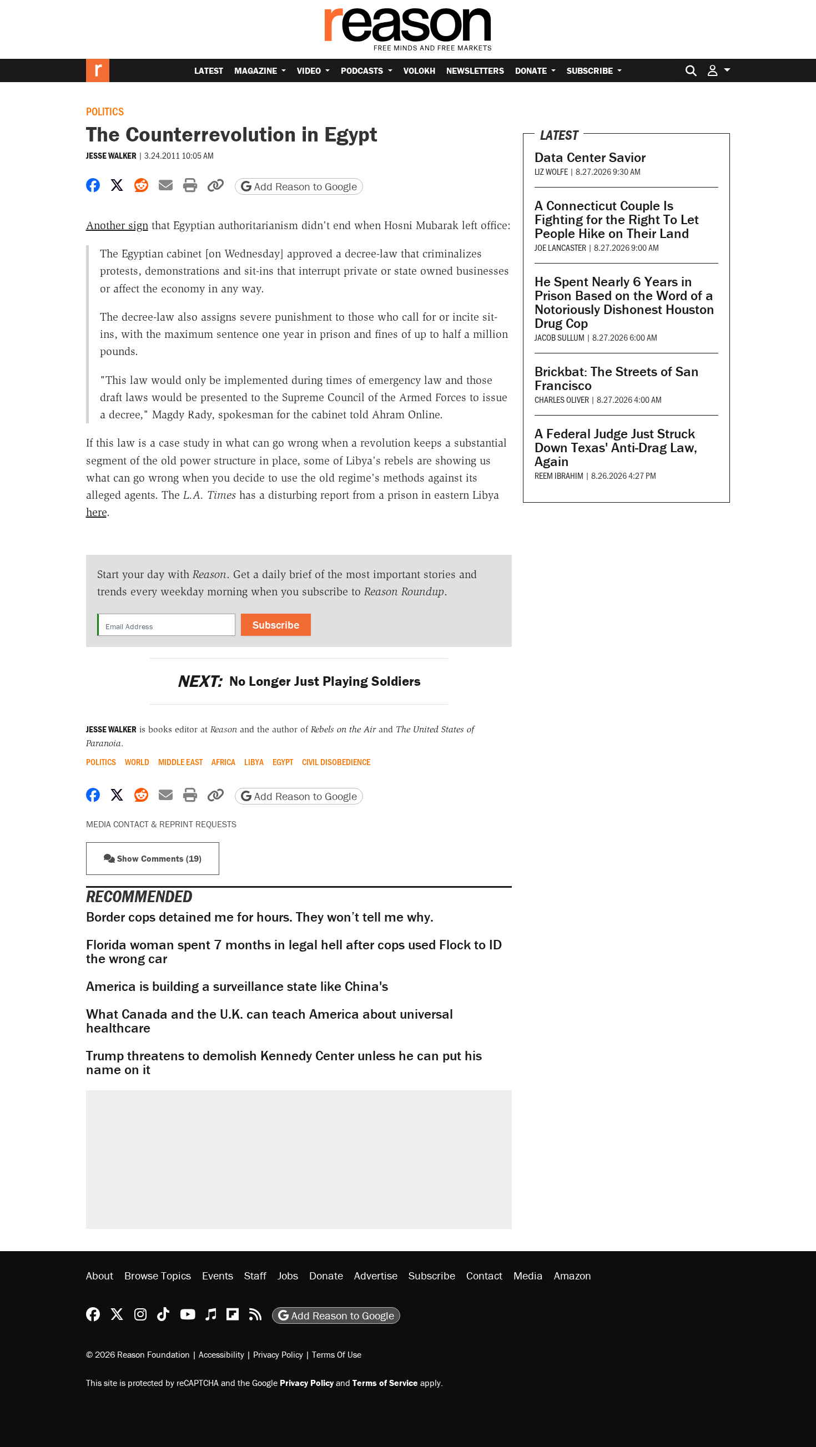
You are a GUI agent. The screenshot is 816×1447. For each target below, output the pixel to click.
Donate (532, 70)
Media (528, 1275)
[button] (719, 70)
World (137, 761)
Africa (223, 761)
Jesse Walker (111, 155)
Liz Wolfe (551, 171)
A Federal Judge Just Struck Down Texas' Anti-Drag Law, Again (616, 447)
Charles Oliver (562, 399)
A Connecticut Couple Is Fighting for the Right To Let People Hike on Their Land (617, 219)
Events (217, 1275)
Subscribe (591, 70)
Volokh (419, 70)
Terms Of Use (336, 1354)
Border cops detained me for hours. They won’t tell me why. (260, 916)
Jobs (288, 1275)
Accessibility (221, 1354)
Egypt (283, 761)
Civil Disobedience (336, 761)
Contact (484, 1275)
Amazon (572, 1275)
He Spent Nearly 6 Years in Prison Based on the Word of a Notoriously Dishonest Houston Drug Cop (624, 302)
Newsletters (475, 70)
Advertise (375, 1275)
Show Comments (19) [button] (158, 858)
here (96, 512)
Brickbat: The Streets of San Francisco (617, 378)
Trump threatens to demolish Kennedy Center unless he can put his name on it (284, 1062)
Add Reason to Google (304, 186)
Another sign (117, 225)
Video (310, 70)
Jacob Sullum (560, 337)
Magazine (256, 70)
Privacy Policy (278, 1354)
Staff (255, 1275)
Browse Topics (157, 1275)
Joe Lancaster (560, 247)
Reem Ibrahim (559, 475)
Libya (254, 761)
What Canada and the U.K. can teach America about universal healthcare (269, 1020)
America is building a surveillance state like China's (237, 986)
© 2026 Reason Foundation (138, 1354)
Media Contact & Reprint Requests (161, 823)
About (99, 1275)
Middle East (180, 761)
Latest (208, 70)
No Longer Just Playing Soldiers (299, 681)
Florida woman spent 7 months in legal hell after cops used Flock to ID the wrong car (294, 951)
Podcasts (363, 70)
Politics (105, 111)
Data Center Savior (590, 157)
